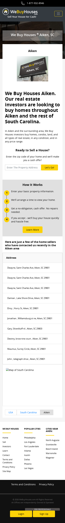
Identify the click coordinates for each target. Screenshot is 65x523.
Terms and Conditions (7, 461)
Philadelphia (30, 437)
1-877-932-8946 (35, 3)
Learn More (32, 229)
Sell (4, 442)
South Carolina (28, 412)
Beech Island (52, 449)
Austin (27, 455)
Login (21, 513)
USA (10, 412)
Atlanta (27, 450)
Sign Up (44, 513)
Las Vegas (29, 468)
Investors (6, 446)
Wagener (50, 457)
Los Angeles (29, 442)
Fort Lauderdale (31, 446)
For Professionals (42, 509)
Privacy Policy (8, 466)
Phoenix (28, 463)
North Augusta (52, 440)
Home (5, 437)
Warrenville (51, 453)
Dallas (27, 459)
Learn (5, 450)
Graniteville (51, 444)
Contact (6, 455)
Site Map (6, 471)
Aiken (47, 412)
